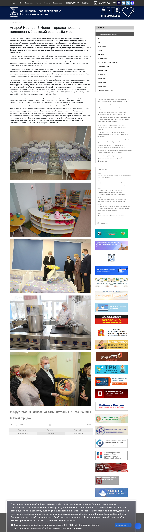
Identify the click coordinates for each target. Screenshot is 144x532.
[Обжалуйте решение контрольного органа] (111, 270)
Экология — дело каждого (106, 90)
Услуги (38, 3)
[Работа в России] (111, 406)
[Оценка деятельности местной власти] (111, 282)
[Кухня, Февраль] (50, 322)
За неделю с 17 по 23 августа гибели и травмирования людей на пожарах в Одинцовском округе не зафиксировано (111, 107)
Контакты (101, 74)
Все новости (104, 223)
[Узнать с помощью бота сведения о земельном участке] (111, 233)
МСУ (20, 3)
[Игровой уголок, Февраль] (50, 210)
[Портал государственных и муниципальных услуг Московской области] (111, 332)
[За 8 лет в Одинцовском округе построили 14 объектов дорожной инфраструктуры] (79, 433)
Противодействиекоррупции (72, 2)
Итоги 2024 (102, 86)
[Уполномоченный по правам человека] (111, 430)
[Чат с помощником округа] (138, 526)
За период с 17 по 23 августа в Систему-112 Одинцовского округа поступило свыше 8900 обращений (113, 134)
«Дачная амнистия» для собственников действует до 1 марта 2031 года (114, 177)
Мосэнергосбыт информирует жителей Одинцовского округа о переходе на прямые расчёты (112, 127)
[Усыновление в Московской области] (111, 492)
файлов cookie (53, 504)
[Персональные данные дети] (111, 443)
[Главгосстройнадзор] (111, 418)
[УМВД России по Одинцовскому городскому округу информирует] (111, 319)
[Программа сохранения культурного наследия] (111, 245)
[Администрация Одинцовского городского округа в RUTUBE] (119, 3)
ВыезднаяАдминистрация (51, 411)
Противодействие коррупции (107, 62)
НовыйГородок (21, 418)
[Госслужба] (111, 258)
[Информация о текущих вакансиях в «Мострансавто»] (111, 344)
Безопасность (58, 3)
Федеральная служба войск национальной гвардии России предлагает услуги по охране (115, 151)
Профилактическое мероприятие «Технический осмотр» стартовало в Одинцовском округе (113, 100)
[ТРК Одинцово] (111, 369)
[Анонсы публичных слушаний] (111, 307)
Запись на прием (85, 2)
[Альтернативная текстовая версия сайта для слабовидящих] (114, 3)
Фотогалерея (102, 70)
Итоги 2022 (102, 78)
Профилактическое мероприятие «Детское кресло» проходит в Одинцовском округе (112, 113)
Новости (18, 23)
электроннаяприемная (102, 3)
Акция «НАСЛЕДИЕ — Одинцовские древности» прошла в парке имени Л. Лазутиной (113, 157)
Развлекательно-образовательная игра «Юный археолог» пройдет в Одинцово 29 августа (113, 141)
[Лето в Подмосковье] (109, 12)
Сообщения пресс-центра (108, 34)
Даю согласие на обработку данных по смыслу (56, 526)
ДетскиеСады (81, 411)
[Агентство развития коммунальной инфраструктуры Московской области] (111, 455)
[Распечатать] (51, 425)
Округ (13, 3)
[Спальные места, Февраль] (50, 153)
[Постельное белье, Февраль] (50, 266)
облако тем (103, 161)
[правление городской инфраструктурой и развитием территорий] (111, 295)
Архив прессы (104, 31)
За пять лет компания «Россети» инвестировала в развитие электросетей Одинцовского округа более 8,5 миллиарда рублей (114, 119)
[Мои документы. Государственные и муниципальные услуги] (111, 356)
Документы (29, 3)
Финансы (47, 3)
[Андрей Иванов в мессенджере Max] (132, 3)
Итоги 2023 (102, 82)
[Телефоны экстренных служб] (111, 467)
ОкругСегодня (21, 411)
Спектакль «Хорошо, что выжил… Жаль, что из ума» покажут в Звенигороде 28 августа (112, 146)
